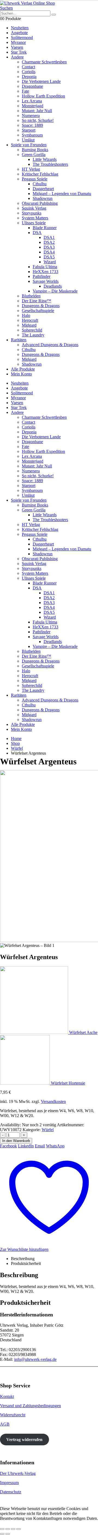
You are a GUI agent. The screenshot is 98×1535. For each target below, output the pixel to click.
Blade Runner (45, 227)
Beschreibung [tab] (23, 1258)
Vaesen (17, 47)
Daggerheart (43, 188)
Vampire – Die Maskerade (55, 291)
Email (40, 1146)
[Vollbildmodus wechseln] (7, 1529)
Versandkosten (53, 1101)
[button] (6, 8)
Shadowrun (43, 198)
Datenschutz (10, 1491)
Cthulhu (40, 183)
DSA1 (49, 237)
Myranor (18, 42)
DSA (37, 232)
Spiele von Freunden (29, 144)
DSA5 (49, 257)
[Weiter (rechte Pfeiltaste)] (7, 1534)
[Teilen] (13, 1529)
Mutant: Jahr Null (37, 110)
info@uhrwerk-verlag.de (35, 1359)
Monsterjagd (32, 105)
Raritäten (18, 339)
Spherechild (32, 330)
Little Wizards (45, 159)
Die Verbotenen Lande (41, 81)
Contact (28, 66)
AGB (5, 1424)
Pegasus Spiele (34, 179)
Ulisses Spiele (34, 222)
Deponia (29, 76)
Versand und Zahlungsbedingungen (30, 1405)
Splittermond (22, 37)
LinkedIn (26, 1146)
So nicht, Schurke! (38, 120)
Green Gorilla (33, 154)
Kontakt (7, 1396)
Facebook (8, 1146)
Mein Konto (21, 374)
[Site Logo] (27, 3)
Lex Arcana (32, 101)
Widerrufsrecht (12, 1415)
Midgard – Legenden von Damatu (62, 193)
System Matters (35, 218)
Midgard (29, 325)
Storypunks (31, 213)
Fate (25, 91)
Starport (28, 130)
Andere (17, 57)
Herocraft (30, 320)
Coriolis (28, 71)
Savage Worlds (46, 281)
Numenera (31, 115)
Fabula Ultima (45, 266)
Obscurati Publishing (40, 203)
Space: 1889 (32, 125)
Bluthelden (31, 296)
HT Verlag (31, 169)
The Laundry (33, 335)
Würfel (48, 1129)
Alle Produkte (23, 369)
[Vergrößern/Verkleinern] (2, 1529)
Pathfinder (41, 276)
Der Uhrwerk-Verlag (18, 1473)
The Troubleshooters (50, 164)
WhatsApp (55, 1146)
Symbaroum (32, 135)
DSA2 (49, 242)
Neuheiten (20, 27)
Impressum (9, 1482)
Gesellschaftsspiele (38, 310)
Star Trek (19, 52)
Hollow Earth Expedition (43, 96)
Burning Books (35, 149)
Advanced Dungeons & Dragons (50, 344)
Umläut (28, 140)
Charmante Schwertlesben (44, 62)
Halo (26, 315)
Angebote (19, 32)
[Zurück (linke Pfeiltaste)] (2, 1534)
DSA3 (49, 247)
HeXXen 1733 (45, 271)
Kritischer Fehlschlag (40, 174)
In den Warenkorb (16, 1141)
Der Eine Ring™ (36, 300)
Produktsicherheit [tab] (26, 1263)
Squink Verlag (34, 208)
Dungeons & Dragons (41, 305)
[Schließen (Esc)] (18, 1529)
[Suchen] (53, 14)
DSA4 (49, 252)
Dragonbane (32, 86)
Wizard (50, 261)
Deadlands (53, 286)
